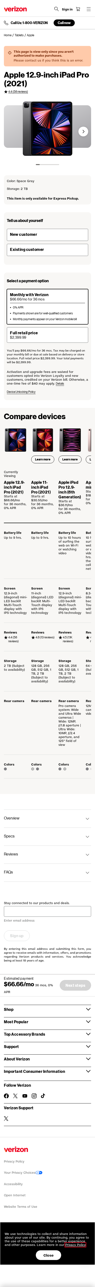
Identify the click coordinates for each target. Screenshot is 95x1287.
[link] (9, 35)
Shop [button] (8, 1009)
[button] (83, 131)
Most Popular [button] (16, 1021)
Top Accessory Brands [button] (24, 1034)
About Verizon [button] (17, 1059)
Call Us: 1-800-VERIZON (29, 23)
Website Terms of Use (20, 1206)
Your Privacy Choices (20, 1172)
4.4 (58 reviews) (18, 91)
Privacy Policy (14, 1161)
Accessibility (13, 1184)
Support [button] (11, 1046)
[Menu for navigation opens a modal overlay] (88, 9)
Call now (64, 23)
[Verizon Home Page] (15, 8)
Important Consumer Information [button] (34, 1071)
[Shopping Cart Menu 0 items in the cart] (78, 9)
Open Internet (15, 1195)
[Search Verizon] (56, 9)
